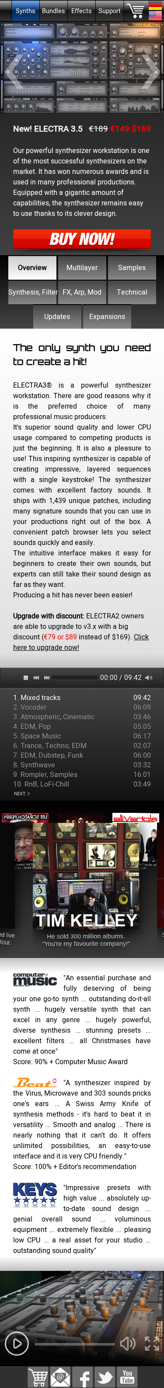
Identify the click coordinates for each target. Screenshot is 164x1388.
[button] (60, 1372)
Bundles (53, 11)
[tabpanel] (82, 497)
